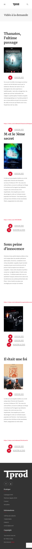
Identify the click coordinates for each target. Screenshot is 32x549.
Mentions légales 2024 (10, 498)
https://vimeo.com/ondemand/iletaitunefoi (16, 440)
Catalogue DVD (8, 494)
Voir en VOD (19, 77)
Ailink (12, 542)
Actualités (7, 504)
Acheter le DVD (19, 230)
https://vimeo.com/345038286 (13, 219)
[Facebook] (6, 484)
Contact (6, 501)
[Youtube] (11, 484)
